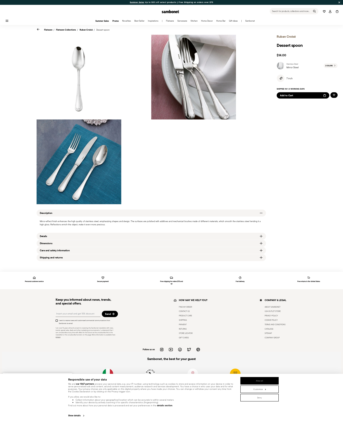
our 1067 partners (85, 383)
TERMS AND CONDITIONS (275, 324)
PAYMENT (183, 324)
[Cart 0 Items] (336, 11)
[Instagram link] (162, 349)
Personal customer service (34, 281)
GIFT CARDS (184, 337)
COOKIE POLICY (271, 320)
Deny (259, 397)
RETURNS (183, 329)
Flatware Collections (66, 29)
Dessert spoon (103, 29)
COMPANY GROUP (272, 337)
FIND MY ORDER (185, 307)
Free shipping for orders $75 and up (171, 282)
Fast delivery (240, 281)
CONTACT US (184, 311)
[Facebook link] (180, 349)
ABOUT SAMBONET (272, 307)
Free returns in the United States (308, 281)
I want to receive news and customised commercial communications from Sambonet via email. (84, 321)
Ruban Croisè (86, 29)
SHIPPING (183, 320)
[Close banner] (339, 2)
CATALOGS (269, 329)
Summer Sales (137, 2)
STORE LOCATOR (186, 333)
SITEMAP (268, 333)
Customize (258, 389)
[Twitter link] (189, 349)
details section (164, 405)
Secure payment (103, 281)
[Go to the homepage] (170, 11)
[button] (170, 21)
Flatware (48, 29)
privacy (58, 337)
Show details (74, 415)
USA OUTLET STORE (273, 311)
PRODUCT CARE (185, 315)
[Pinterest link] (198, 349)
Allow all (259, 380)
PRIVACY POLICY (271, 315)
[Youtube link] (171, 349)
